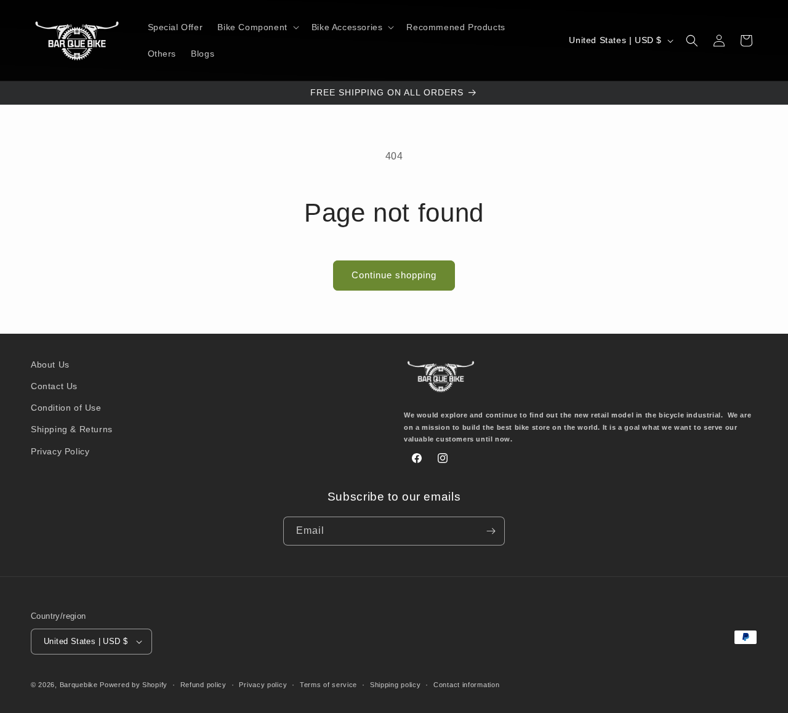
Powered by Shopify (133, 684)
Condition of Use (66, 408)
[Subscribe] (490, 531)
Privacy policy (263, 684)
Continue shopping (394, 275)
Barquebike (79, 684)
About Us (50, 364)
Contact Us (54, 386)
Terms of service (328, 684)
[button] (257, 27)
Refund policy (203, 684)
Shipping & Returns (72, 429)
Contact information (466, 684)
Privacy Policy (60, 451)
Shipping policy (395, 684)
